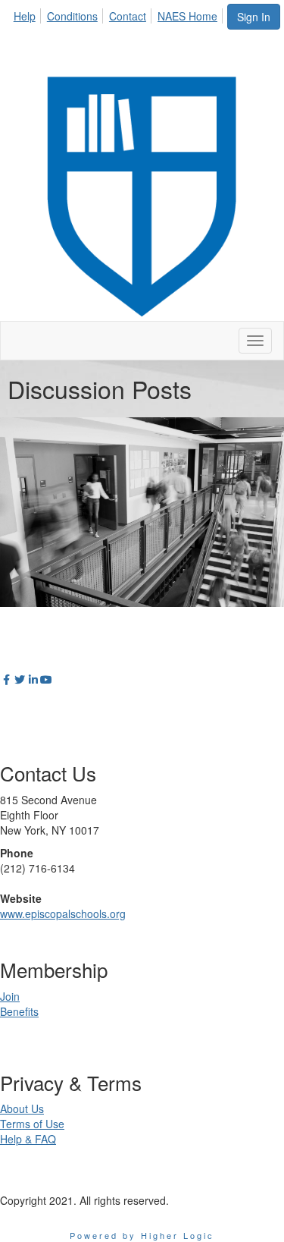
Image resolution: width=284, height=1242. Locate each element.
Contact (127, 16)
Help (25, 16)
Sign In (253, 16)
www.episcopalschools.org (63, 913)
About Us (22, 1108)
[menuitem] (28, 14)
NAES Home (187, 16)
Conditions (72, 16)
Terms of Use (32, 1123)
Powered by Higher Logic (142, 1235)
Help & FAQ (28, 1138)
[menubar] (119, 14)
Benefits (19, 1011)
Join (10, 996)
